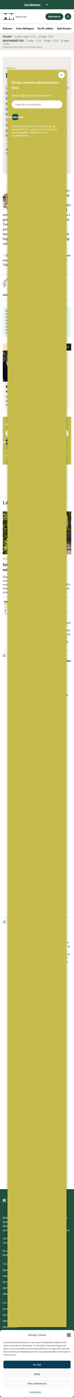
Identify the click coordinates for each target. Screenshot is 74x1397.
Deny (37, 1374)
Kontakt (7, 1309)
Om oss (6, 1315)
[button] (69, 1335)
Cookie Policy (35, 1392)
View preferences (37, 1383)
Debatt (6, 1293)
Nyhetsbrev (54, 16)
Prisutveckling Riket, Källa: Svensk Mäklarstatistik (22, 47)
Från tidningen (25, 28)
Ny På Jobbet (45, 28)
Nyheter (7, 28)
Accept (37, 1364)
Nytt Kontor (64, 28)
